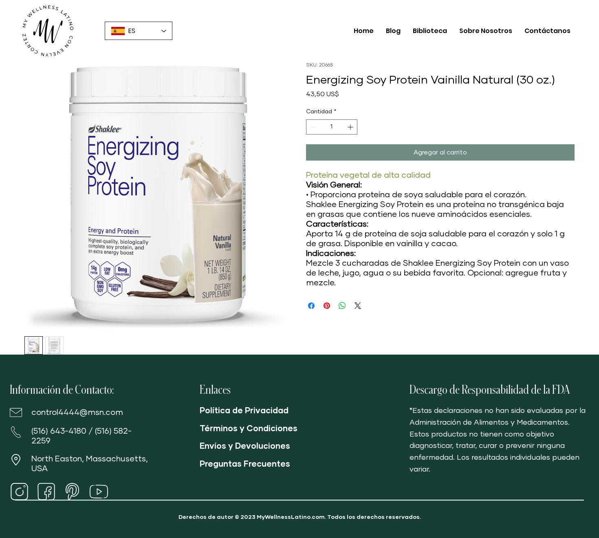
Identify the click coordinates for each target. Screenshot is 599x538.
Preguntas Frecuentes (245, 464)
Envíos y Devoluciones (245, 446)
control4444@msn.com (77, 412)
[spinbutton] (331, 127)
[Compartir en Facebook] (311, 306)
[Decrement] (312, 127)
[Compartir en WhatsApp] (342, 306)
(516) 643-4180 (58, 431)
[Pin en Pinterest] (327, 306)
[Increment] (351, 127)
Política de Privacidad (244, 411)
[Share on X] (358, 306)
